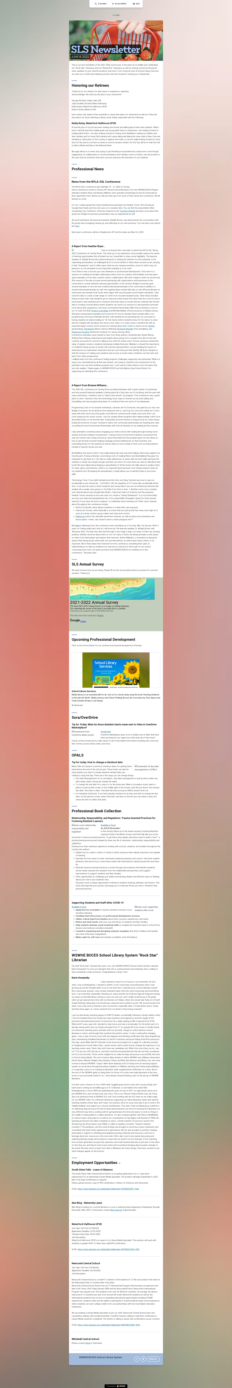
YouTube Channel (127, 211)
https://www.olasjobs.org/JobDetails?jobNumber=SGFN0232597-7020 (108, 1189)
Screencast (106, 731)
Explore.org (81, 516)
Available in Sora (79, 907)
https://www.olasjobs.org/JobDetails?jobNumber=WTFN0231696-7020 (108, 1249)
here (77, 226)
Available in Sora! (108, 825)
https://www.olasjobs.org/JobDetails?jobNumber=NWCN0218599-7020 (109, 1325)
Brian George (116, 1210)
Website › (153, 1359)
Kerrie (88, 1343)
